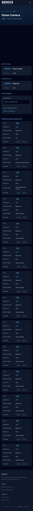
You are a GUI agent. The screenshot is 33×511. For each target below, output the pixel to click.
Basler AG (8, 11)
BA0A (17, 333)
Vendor (18, 141)
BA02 (17, 134)
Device (24, 141)
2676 (17, 127)
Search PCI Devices (7, 487)
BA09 (17, 308)
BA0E (17, 432)
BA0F (17, 456)
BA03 (17, 159)
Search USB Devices (7, 489)
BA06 (17, 234)
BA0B (17, 358)
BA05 (17, 210)
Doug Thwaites (26, 506)
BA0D (17, 407)
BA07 (17, 259)
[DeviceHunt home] (7, 3)
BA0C (17, 382)
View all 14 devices (8, 111)
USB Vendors (5, 500)
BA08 (17, 284)
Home (2, 11)
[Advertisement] (16, 42)
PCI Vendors (5, 497)
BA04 (17, 183)
